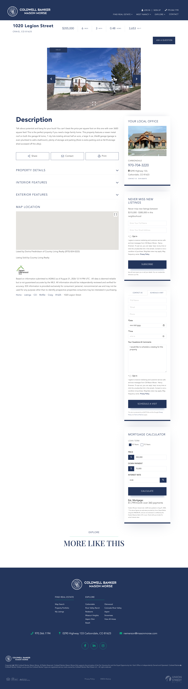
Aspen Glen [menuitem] (90, 619)
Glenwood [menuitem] (108, 604)
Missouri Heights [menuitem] (92, 615)
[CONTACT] (164, 40)
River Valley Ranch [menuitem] (92, 608)
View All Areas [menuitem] (110, 619)
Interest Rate (134, 475)
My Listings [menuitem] (59, 612)
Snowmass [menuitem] (108, 615)
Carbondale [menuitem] (90, 604)
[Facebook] (85, 645)
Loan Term (134, 441)
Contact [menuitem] (174, 14)
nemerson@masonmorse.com (140, 633)
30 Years (135, 445)
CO (35, 295)
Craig (50, 295)
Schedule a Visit (156, 293)
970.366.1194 (173, 10)
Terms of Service (139, 415)
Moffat (42, 295)
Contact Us (132, 178)
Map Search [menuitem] (59, 604)
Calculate (147, 491)
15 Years (147, 445)
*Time (130, 331)
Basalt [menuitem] (87, 623)
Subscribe (147, 264)
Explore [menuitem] (159, 15)
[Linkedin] (94, 645)
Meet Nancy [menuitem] (142, 15)
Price (130, 452)
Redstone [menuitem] (89, 612)
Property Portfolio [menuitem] (62, 608)
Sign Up (157, 10)
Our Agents (142, 178)
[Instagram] (103, 645)
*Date (130, 321)
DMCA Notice (105, 679)
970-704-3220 (138, 165)
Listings (27, 295)
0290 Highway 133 (86, 633)
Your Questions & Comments (139, 342)
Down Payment (135, 464)
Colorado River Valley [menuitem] (113, 608)
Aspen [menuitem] (107, 612)
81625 (58, 295)
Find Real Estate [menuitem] (122, 15)
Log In (146, 10)
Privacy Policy (144, 254)
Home (19, 295)
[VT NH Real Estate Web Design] (173, 679)
